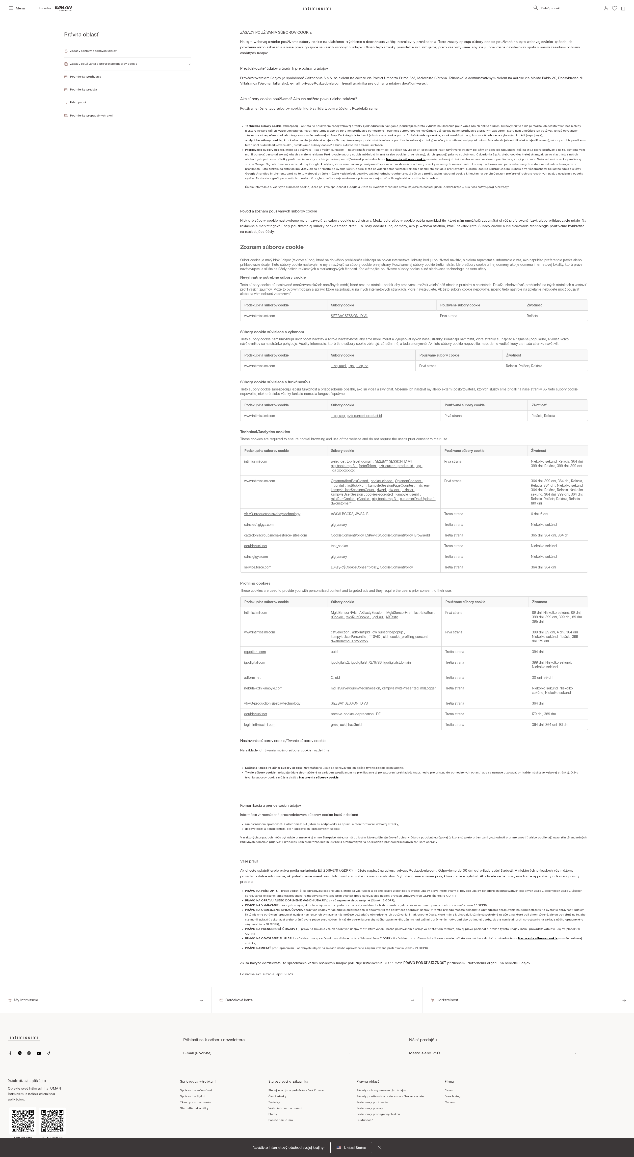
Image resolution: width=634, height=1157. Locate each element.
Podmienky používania (372, 1102)
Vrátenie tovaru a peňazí (285, 1108)
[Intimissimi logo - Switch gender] (62, 8)
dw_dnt (394, 490)
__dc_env (423, 485)
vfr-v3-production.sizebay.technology (272, 514)
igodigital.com (254, 662)
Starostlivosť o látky (194, 1108)
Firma (448, 1090)
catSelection (340, 632)
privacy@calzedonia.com (321, 83)
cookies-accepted (380, 494)
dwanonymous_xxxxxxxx (349, 641)
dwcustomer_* (341, 503)
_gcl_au (378, 617)
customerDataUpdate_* (417, 499)
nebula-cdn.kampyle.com (263, 688)
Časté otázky (277, 1096)
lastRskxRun (357, 485)
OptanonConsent (408, 481)
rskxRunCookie (343, 499)
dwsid (382, 490)
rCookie (363, 499)
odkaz (434, 178)
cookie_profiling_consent (409, 636)
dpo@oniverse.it (415, 83)
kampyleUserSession (347, 494)
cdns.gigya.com (256, 556)
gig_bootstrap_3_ (344, 466)
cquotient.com (255, 652)
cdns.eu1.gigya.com (258, 524)
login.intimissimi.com (259, 724)
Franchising (452, 1096)
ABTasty (392, 617)
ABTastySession (372, 612)
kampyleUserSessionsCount (353, 490)
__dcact (408, 490)
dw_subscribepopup (388, 632)
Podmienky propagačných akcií (378, 1114)
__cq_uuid (339, 366)
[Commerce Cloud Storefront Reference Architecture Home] (317, 8)
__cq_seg (338, 416)
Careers (450, 1102)
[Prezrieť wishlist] (614, 8)
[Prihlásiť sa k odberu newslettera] (349, 1053)
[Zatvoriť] (376, 1148)
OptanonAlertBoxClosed (350, 481)
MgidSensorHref (399, 612)
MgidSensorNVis (344, 612)
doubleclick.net (255, 546)
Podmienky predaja (370, 1108)
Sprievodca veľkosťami (196, 1090)
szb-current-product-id (364, 416)
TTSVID (375, 636)
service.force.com (257, 567)
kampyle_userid (408, 494)
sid (386, 636)
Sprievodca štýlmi (192, 1096)
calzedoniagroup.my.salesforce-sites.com (275, 535)
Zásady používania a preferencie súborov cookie (390, 1096)
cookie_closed (382, 481)
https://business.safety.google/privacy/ (481, 187)
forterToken (368, 466)
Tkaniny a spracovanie (195, 1102)
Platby (272, 1114)
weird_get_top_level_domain (352, 461)
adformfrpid (361, 632)
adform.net (252, 677)
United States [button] (355, 1148)
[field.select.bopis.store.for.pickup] (575, 1053)
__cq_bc (362, 366)
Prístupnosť (365, 1120)
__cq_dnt (338, 485)
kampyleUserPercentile (349, 636)
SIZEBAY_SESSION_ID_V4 (349, 316)
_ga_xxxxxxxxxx (343, 470)
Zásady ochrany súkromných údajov (381, 1090)
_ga (351, 366)
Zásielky (274, 1102)
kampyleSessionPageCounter (391, 485)
